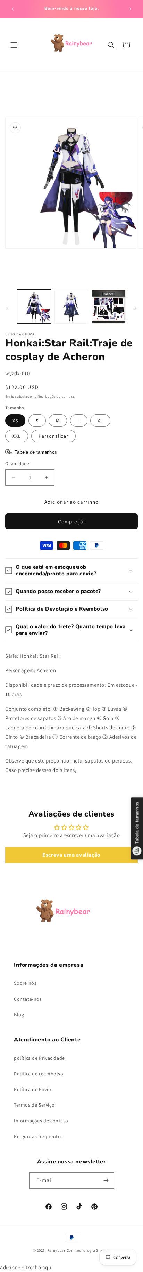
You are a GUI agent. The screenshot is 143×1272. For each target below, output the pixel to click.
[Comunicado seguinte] (130, 9)
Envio (9, 396)
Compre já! (71, 521)
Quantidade (17, 464)
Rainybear (56, 1250)
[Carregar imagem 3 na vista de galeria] (109, 307)
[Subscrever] (106, 1180)
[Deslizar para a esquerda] (7, 308)
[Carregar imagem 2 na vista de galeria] (71, 307)
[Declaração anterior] (12, 9)
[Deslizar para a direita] (135, 308)
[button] (14, 45)
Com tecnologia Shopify (88, 1250)
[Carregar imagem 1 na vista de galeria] (34, 307)
